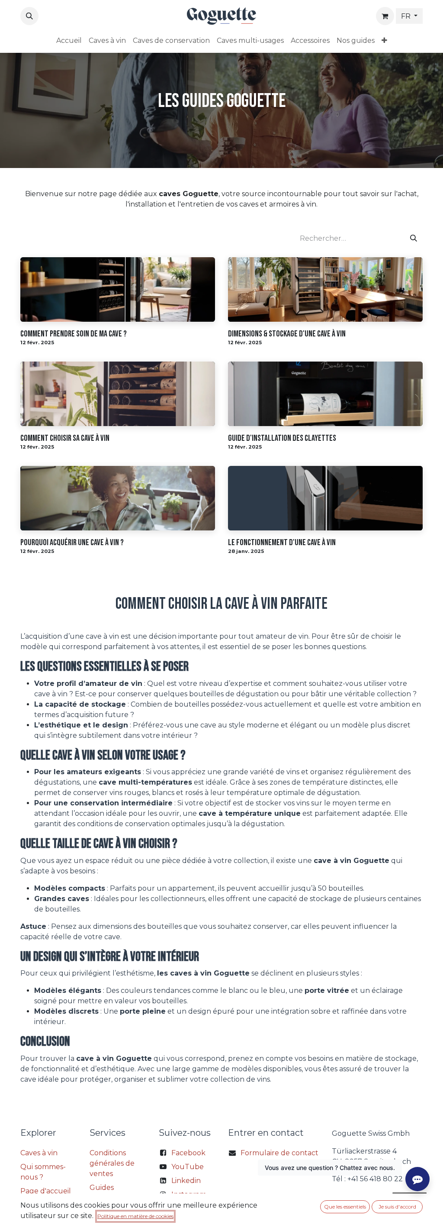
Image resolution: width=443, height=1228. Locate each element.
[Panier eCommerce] (385, 16)
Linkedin (186, 1180)
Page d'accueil (45, 1191)
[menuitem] (69, 40)
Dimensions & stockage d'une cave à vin (287, 334)
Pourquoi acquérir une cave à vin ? (72, 542)
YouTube (187, 1167)
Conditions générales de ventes (112, 1163)
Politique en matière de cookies (135, 1216)
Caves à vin (39, 1153)
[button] (29, 16)
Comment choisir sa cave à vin (64, 438)
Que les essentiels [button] (345, 1206)
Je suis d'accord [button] (397, 1206)
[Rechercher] (413, 238)
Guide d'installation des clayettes (282, 438)
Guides (102, 1187)
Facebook (188, 1153)
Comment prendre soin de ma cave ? (73, 334)
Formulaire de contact (279, 1153)
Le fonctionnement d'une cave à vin (282, 542)
